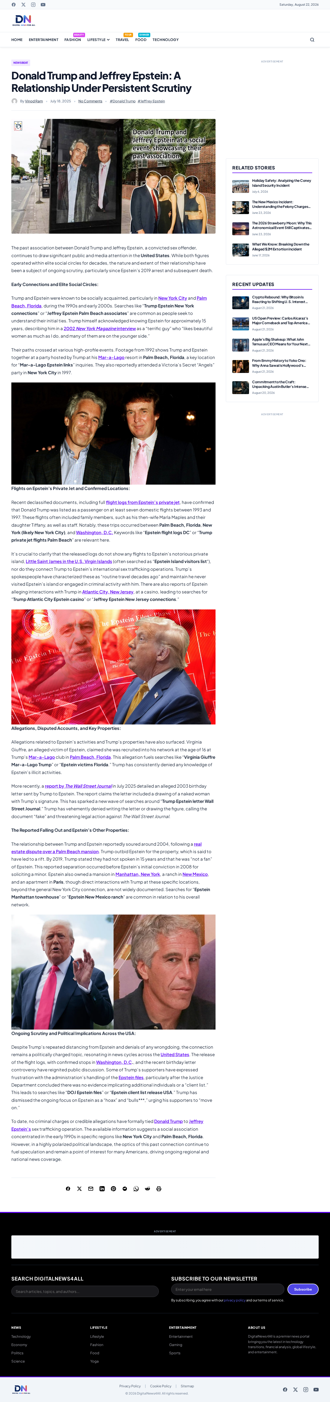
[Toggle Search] (312, 39)
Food (141, 39)
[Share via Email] (90, 1188)
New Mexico (195, 874)
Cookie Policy (160, 1386)
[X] (23, 4)
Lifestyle (96, 39)
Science (18, 1361)
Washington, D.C (114, 1062)
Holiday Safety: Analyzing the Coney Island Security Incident (281, 182)
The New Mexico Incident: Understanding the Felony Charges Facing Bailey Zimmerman (280, 207)
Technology (166, 39)
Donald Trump (168, 1121)
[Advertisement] (272, 104)
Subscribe (303, 1289)
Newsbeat (20, 62)
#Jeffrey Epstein (151, 101)
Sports (174, 1353)
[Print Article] (158, 1188)
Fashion (72, 39)
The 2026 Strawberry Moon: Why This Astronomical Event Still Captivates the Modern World (282, 228)
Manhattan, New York (138, 874)
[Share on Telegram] (124, 1188)
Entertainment (43, 39)
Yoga (94, 1361)
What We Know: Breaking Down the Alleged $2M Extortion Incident (280, 246)
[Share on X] (79, 1188)
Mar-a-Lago (111, 357)
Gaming (175, 1344)
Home (17, 39)
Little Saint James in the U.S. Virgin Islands (69, 561)
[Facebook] (13, 4)
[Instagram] (33, 4)
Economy (19, 1344)
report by (78, 786)
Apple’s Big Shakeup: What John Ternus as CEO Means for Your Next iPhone (280, 344)
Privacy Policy (130, 1386)
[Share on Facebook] (68, 1188)
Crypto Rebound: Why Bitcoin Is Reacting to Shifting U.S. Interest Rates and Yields (278, 302)
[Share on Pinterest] (113, 1188)
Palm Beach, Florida (90, 757)
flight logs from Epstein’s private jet (143, 502)
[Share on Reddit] (147, 1188)
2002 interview (100, 328)
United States (175, 1054)
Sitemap (187, 1386)
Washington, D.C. (94, 532)
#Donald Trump (123, 101)
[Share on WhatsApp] (136, 1188)
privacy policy (235, 1300)
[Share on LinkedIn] (102, 1188)
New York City (172, 298)
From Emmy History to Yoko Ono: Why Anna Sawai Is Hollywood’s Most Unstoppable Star (279, 365)
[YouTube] (43, 4)
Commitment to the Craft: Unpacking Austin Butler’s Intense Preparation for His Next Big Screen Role (280, 389)
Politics (17, 1353)
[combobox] (85, 1291)
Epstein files (131, 1077)
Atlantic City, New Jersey (108, 591)
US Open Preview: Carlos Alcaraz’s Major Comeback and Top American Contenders (281, 323)
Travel (122, 39)
